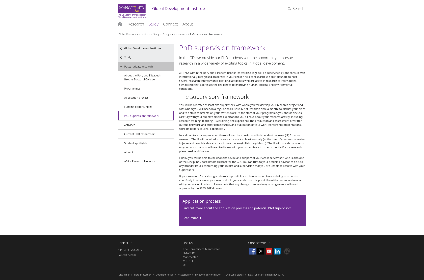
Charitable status (235, 274)
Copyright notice (164, 274)
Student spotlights (135, 143)
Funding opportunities (138, 107)
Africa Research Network (139, 161)
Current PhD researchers (140, 134)
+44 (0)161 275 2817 (130, 250)
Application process (136, 97)
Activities (129, 125)
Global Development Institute (179, 8)
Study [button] (154, 24)
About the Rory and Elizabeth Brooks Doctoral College (142, 77)
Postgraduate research (174, 34)
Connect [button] (170, 24)
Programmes (132, 88)
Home (120, 23)
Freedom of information (208, 274)
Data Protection (142, 274)
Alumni (128, 152)
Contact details (127, 255)
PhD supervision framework (206, 34)
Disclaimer (124, 274)
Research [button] (136, 24)
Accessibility (184, 274)
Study (156, 34)
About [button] (188, 24)
